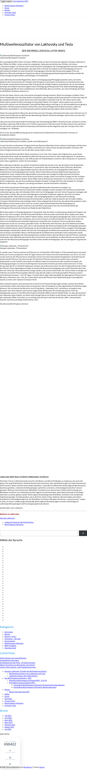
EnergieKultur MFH (20, 1)
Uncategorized (10, 648)
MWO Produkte (10, 645)
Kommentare (10, 641)
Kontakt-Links (10, 12)
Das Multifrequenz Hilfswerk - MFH (18, 678)
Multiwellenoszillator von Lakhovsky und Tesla (27, 673)
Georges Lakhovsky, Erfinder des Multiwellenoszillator (26, 671)
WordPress (28, 767)
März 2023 (8, 722)
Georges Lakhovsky (7, 518)
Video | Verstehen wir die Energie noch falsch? (17, 665)
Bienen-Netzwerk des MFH (19, 692)
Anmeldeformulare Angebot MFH (22, 683)
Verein (7, 8)
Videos (7, 694)
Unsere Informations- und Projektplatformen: (18, 667)
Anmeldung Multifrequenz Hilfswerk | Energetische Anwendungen (39, 685)
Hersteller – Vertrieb (13, 639)
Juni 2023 (8, 718)
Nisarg (42, 767)
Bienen (7, 10)
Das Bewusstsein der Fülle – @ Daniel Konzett (17, 662)
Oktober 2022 (10, 725)
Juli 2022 (8, 729)
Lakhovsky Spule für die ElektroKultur (19, 522)
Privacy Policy (10, 15)
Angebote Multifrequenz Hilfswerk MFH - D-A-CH (28, 680)
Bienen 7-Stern (10, 636)
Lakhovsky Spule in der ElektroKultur (23, 676)
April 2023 (8, 720)
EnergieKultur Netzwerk (9, 660)
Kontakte (8, 699)
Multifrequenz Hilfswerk (14, 5)
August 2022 (9, 727)
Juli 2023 (8, 715)
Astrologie (9, 632)
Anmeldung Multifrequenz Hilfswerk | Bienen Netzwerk (35, 687)
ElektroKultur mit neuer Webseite (13, 658)
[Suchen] (83, 533)
